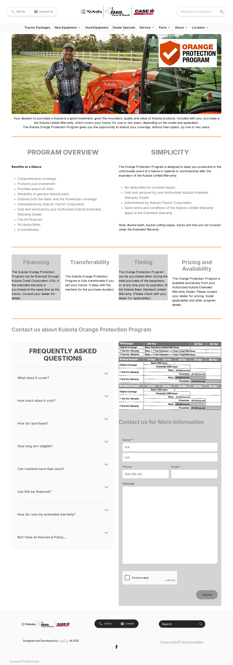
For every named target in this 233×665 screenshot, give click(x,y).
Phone (126, 467)
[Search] (201, 624)
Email (181, 467)
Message (128, 483)
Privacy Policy (169, 642)
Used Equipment (96, 27)
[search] (222, 11)
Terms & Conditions (191, 642)
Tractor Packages (37, 27)
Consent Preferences (24, 661)
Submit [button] (207, 595)
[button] (18, 11)
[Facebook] (116, 647)
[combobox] (201, 11)
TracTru (63, 640)
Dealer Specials (124, 27)
